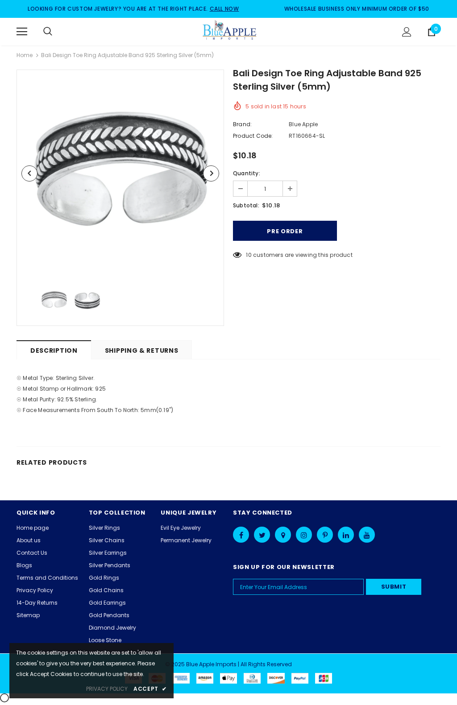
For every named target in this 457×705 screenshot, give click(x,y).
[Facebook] (241, 535)
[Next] (211, 173)
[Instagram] (304, 535)
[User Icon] (406, 32)
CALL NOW (224, 8)
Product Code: (253, 136)
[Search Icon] (56, 31)
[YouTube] (367, 535)
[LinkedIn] (346, 535)
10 (248, 255)
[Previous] (29, 173)
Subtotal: (246, 205)
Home (25, 55)
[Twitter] (262, 535)
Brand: (242, 124)
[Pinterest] (325, 535)
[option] (120, 173)
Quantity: (246, 173)
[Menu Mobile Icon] (22, 31)
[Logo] (230, 31)
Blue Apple (303, 124)
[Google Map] (283, 535)
